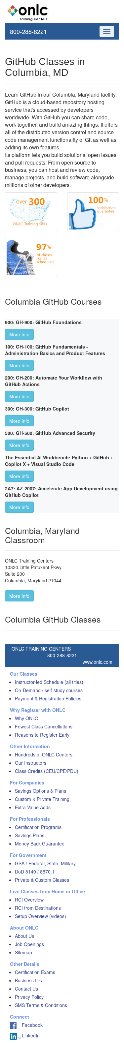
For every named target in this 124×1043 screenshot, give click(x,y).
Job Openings (29, 944)
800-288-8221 (28, 31)
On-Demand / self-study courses (49, 690)
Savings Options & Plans (40, 790)
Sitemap (23, 952)
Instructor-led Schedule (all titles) (49, 682)
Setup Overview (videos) (40, 916)
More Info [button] (19, 334)
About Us (24, 936)
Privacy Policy (29, 997)
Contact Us (26, 988)
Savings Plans (29, 835)
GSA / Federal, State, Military (45, 863)
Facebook (30, 1025)
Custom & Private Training (42, 799)
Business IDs (28, 980)
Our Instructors (30, 762)
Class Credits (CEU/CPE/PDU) (46, 771)
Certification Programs (38, 827)
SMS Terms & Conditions (41, 1005)
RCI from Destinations (38, 908)
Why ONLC (26, 718)
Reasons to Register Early (42, 734)
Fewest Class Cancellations (43, 726)
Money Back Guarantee (39, 843)
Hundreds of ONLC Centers (43, 754)
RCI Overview (29, 899)
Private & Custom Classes (42, 879)
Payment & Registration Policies (48, 698)
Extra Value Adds (33, 807)
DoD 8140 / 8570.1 (35, 871)
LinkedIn (30, 1035)
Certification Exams (35, 972)
